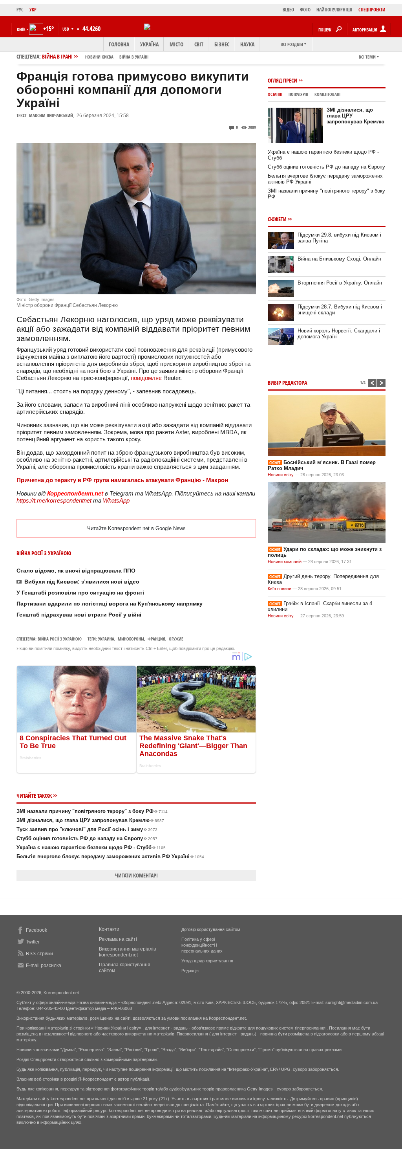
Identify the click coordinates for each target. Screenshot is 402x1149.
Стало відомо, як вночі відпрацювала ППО (75, 570)
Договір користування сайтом (210, 929)
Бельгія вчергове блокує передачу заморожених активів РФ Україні (110, 856)
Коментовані (327, 94)
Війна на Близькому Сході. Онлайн (339, 259)
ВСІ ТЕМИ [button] (367, 57)
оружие (176, 639)
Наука (247, 44)
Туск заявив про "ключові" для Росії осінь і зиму (86, 829)
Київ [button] (21, 29)
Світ (198, 44)
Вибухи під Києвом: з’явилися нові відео (81, 581)
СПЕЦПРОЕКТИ (372, 9)
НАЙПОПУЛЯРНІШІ (334, 9)
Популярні (298, 94)
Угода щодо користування (207, 960)
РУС (20, 9)
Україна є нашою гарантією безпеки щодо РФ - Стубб (91, 847)
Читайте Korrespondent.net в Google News (136, 528)
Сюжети (277, 219)
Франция (156, 639)
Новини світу (281, 474)
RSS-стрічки (39, 953)
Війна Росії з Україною (60, 639)
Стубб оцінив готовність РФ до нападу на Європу (86, 838)
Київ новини (279, 588)
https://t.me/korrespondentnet (53, 500)
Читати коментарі (136, 875)
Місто (176, 44)
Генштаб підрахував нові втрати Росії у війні (78, 614)
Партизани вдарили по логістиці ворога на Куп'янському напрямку (109, 603)
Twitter (33, 942)
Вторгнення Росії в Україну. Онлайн (340, 283)
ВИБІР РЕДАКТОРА (287, 382)
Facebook (36, 930)
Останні (275, 94)
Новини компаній (285, 561)
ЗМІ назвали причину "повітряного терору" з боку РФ (92, 811)
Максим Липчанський (51, 115)
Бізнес (221, 44)
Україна (149, 44)
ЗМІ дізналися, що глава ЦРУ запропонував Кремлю (90, 820)
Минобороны (131, 639)
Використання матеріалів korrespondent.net (127, 952)
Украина (106, 639)
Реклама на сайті (118, 939)
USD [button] (66, 29)
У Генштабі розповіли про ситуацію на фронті (80, 592)
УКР (33, 9)
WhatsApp (116, 500)
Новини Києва (99, 57)
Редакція (190, 970)
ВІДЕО (288, 9)
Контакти (109, 929)
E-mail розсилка (43, 965)
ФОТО (305, 9)
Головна (119, 44)
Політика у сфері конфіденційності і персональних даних (202, 945)
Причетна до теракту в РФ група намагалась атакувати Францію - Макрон (122, 480)
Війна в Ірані (95, 56)
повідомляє (146, 377)
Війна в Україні (133, 57)
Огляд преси (282, 80)
